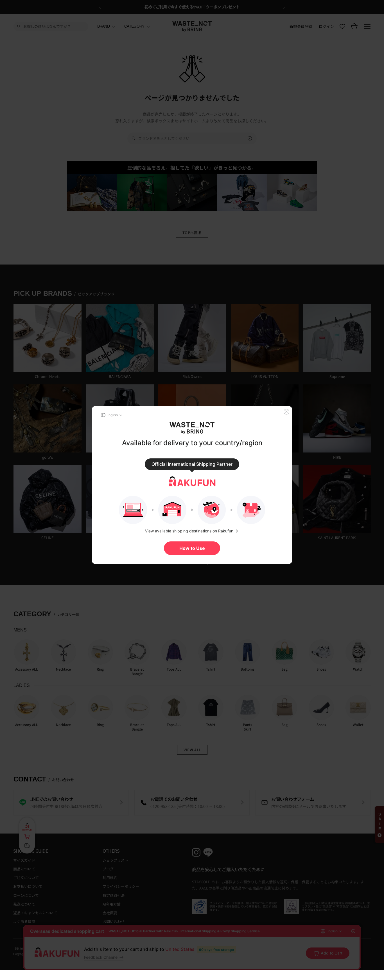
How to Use (192, 548)
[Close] (286, 412)
